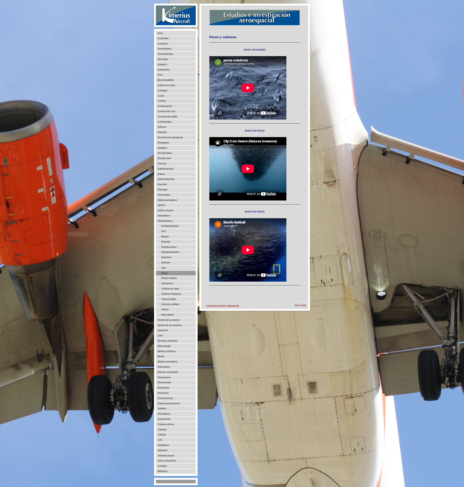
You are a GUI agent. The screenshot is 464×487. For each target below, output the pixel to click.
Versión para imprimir (216, 305)
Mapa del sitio (233, 305)
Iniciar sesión (300, 305)
